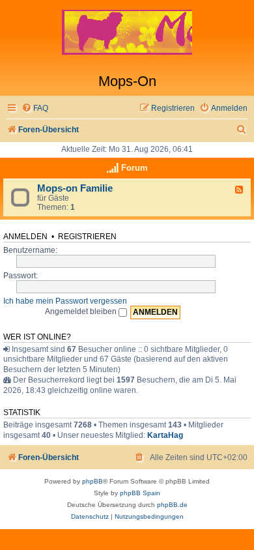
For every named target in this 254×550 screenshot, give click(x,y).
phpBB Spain (140, 493)
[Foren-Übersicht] (127, 36)
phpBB (92, 481)
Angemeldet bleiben (82, 311)
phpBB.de (172, 504)
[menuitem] (34, 108)
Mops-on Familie (75, 188)
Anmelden (25, 236)
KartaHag (165, 435)
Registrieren (87, 236)
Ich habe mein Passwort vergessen (65, 301)
